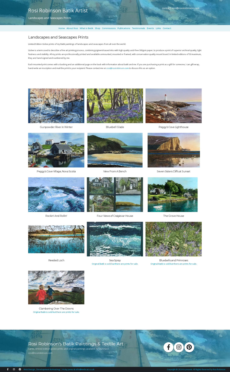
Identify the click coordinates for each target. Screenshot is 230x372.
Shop (97, 28)
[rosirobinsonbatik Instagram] (179, 347)
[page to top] (224, 366)
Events (150, 28)
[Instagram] (14, 369)
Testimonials (138, 28)
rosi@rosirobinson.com (185, 8)
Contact (167, 28)
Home (61, 28)
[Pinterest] (20, 369)
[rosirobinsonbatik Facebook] (168, 347)
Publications (123, 28)
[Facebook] (7, 369)
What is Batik (86, 28)
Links (158, 28)
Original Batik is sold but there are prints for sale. (115, 263)
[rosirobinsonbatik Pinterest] (189, 347)
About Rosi (72, 28)
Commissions (109, 28)
